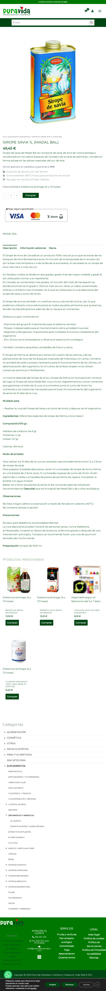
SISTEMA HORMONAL (18, 870)
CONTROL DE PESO (17, 804)
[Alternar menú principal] (99, 11)
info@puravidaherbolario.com (39, 949)
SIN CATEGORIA (16, 760)
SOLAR (11, 892)
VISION (11, 903)
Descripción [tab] (10, 248)
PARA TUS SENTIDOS (19, 754)
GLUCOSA (13, 843)
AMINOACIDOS (15, 771)
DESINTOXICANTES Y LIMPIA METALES (27, 826)
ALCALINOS (15, 821)
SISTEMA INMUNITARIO (18, 876)
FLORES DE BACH (16, 837)
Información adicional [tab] (33, 248)
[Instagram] (39, 957)
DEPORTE (12, 810)
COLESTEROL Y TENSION (19, 793)
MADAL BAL (10, 233)
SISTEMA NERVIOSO (17, 881)
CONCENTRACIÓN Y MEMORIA (22, 799)
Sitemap (94, 957)
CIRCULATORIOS (15, 788)
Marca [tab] (52, 248)
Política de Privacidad (94, 950)
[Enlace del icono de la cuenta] (92, 11)
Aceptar (52, 984)
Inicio (4, 137)
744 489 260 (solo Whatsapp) (40, 942)
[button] (8, 975)
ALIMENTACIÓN (16, 732)
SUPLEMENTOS (16, 766)
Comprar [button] (12, 622)
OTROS (11, 743)
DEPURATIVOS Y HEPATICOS (21, 815)
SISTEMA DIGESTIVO (17, 865)
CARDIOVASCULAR (17, 782)
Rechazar (69, 984)
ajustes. (34, 988)
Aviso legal (94, 934)
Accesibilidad (94, 954)
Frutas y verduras (12, 941)
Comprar (30, 195)
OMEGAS (12, 854)
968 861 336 (40, 937)
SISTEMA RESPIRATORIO (19, 887)
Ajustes (86, 984)
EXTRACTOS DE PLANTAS (19, 832)
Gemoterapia (12, 952)
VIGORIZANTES (15, 898)
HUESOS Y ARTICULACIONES (21, 848)
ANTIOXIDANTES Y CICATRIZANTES (23, 777)
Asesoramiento (12, 960)
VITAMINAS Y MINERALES (19, 909)
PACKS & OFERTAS (18, 749)
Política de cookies (94, 938)
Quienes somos (12, 964)
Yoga (12, 956)
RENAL (11, 859)
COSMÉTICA (14, 737)
